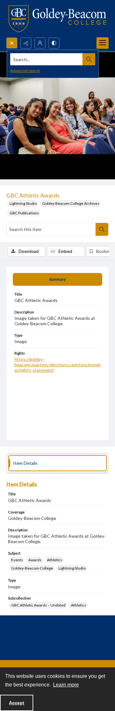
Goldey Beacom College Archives (70, 203)
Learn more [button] (66, 684)
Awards (35, 559)
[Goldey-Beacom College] (57, 18)
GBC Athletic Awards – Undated (38, 605)
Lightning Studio (23, 203)
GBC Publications (24, 213)
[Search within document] (102, 229)
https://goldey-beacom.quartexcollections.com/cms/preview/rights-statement (57, 364)
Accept (16, 702)
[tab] (57, 279)
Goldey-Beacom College (32, 568)
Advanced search (25, 70)
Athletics (54, 559)
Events (17, 559)
